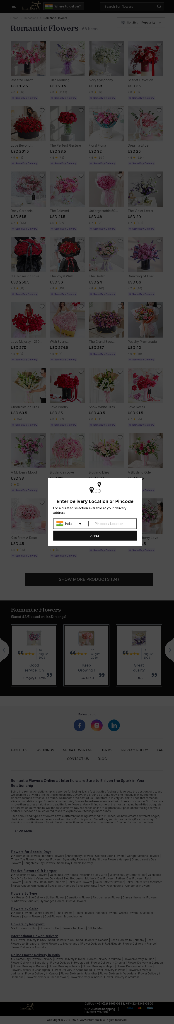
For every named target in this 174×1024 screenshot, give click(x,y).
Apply (94, 535)
